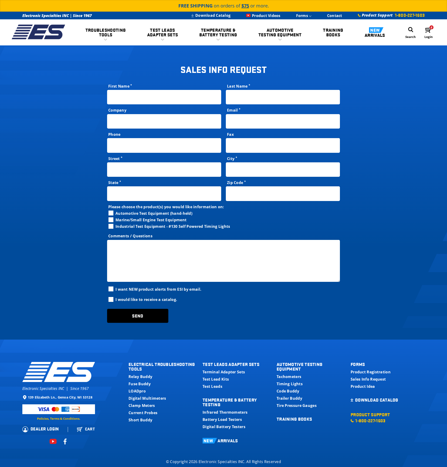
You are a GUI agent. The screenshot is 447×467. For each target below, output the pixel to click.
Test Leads (212, 386)
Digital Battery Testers (224, 426)
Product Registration (371, 372)
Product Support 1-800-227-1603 (370, 417)
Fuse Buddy (140, 383)
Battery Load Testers (222, 419)
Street (115, 159)
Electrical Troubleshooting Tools (162, 366)
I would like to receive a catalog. (146, 299)
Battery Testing (218, 32)
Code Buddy (288, 391)
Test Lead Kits (216, 379)
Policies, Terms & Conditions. (58, 418)
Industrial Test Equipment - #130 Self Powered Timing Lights (172, 226)
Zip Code (236, 183)
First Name (120, 86)
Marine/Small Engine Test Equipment (150, 219)
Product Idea (363, 386)
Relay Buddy (140, 376)
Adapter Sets (162, 32)
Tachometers (289, 376)
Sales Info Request (368, 379)
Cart (90, 429)
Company (117, 110)
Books (333, 32)
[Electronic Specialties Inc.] (38, 32)
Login (428, 37)
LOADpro (137, 391)
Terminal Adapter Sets (224, 372)
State (114, 183)
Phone (114, 134)
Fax (230, 134)
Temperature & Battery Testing (230, 402)
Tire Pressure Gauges (297, 405)
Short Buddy (140, 420)
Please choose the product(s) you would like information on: (166, 207)
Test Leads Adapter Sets (231, 364)
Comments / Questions (130, 236)
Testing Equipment (280, 32)
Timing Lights (290, 383)
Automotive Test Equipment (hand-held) (153, 213)
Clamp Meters (142, 405)
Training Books (294, 419)
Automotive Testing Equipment (299, 366)
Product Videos (266, 15)
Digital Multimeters (147, 398)
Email (233, 110)
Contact (334, 15)
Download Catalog (212, 15)
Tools (105, 32)
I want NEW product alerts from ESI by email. (158, 289)
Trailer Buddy (289, 398)
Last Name (238, 86)
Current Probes (143, 412)
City (232, 159)
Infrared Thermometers (225, 412)
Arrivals (375, 32)
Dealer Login (44, 428)
